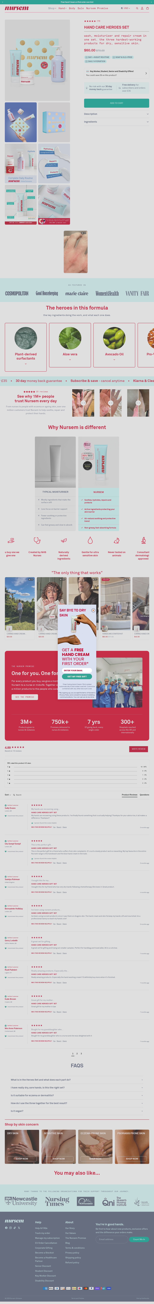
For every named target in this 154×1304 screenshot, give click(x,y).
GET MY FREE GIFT (77, 676)
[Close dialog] (93, 610)
